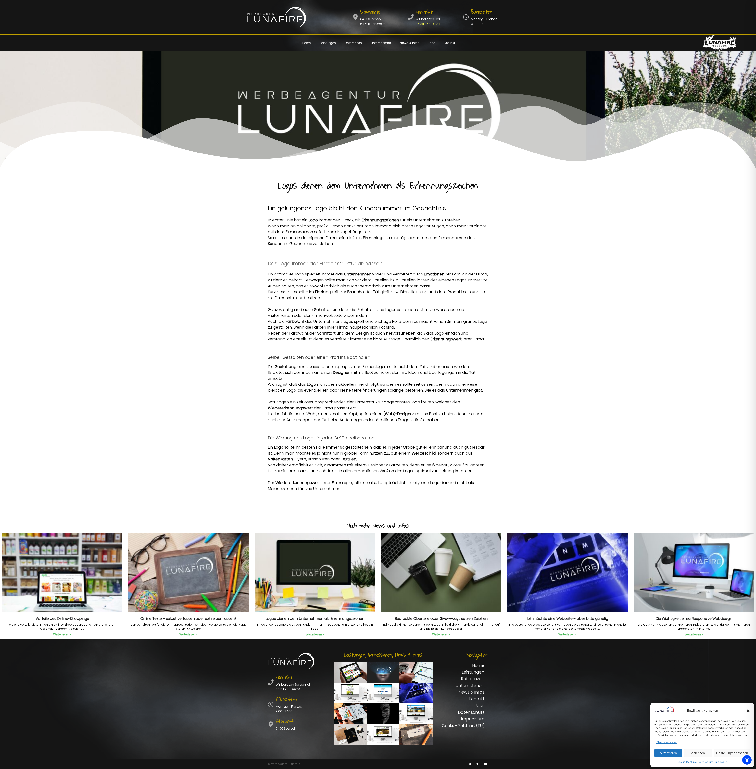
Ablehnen (698, 753)
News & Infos (409, 43)
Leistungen (328, 43)
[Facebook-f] (477, 764)
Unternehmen (381, 43)
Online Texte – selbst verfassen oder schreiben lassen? (188, 618)
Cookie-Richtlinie (687, 761)
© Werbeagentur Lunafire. (284, 764)
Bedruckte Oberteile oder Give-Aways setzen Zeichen (441, 618)
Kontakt (449, 43)
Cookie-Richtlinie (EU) (463, 725)
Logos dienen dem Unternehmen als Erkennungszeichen (314, 618)
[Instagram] (469, 764)
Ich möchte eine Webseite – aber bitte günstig (567, 618)
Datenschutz (706, 761)
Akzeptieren (668, 753)
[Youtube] (485, 764)
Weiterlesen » (62, 634)
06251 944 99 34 (428, 24)
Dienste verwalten (666, 742)
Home (306, 43)
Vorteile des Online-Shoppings (62, 618)
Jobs (431, 43)
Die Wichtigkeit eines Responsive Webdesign (694, 618)
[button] (748, 711)
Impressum (721, 761)
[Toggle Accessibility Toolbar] (747, 760)
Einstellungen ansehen (732, 753)
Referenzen (353, 43)
